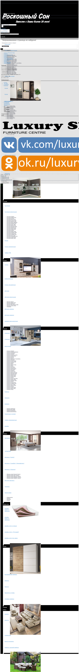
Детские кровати (9, 315)
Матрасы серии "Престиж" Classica (13, 476)
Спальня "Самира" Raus (11, 383)
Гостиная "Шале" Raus (11, 238)
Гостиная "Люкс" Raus (11, 224)
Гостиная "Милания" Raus (12, 226)
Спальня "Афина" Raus (11, 355)
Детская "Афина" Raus (11, 302)
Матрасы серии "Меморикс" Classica (14, 477)
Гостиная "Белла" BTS (11, 219)
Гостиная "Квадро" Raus (11, 223)
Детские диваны (9, 309)
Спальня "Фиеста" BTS (11, 385)
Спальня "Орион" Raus (11, 379)
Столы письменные (10, 285)
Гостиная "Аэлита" (10, 218)
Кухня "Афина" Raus (11, 105)
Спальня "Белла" (10, 357)
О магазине (6, 84)
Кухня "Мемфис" (10, 116)
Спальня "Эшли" (10, 389)
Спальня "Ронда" (10, 381)
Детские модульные (10, 297)
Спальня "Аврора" (10, 350)
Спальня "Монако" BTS (11, 374)
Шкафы (7, 426)
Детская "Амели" (10, 301)
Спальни (7, 333)
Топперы (7, 486)
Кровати (7, 404)
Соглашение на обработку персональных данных (7, 104)
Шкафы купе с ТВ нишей (12, 532)
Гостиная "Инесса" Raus (11, 221)
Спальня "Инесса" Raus (11, 364)
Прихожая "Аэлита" (11, 57)
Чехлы (8, 500)
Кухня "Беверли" (10, 107)
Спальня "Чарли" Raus (11, 387)
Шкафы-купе (6, 60)
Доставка (6, 83)
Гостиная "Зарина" (10, 216)
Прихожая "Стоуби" (11, 70)
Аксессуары (8, 492)
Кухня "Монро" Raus (11, 117)
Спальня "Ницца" (10, 377)
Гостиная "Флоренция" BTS (12, 236)
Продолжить (5, 46)
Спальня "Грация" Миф (11, 361)
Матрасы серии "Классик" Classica (13, 474)
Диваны (7, 580)
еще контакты (3, 28)
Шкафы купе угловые (11, 526)
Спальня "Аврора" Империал (12, 351)
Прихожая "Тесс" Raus (11, 71)
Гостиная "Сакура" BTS (11, 233)
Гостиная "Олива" (10, 230)
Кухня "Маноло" (10, 114)
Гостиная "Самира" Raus (11, 234)
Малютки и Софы (10, 592)
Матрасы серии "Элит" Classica (13, 475)
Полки (6, 240)
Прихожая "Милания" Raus (12, 64)
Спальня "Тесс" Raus (11, 384)
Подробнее (9, 306)
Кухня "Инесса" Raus (11, 112)
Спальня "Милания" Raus (12, 373)
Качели (7, 614)
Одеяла (8, 498)
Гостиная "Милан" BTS (11, 225)
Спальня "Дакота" (10, 362)
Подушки (9, 499)
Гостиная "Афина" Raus (11, 217)
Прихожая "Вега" (7, 62)
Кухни (6, 88)
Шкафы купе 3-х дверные (7, 518)
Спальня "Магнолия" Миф (12, 372)
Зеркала (7, 397)
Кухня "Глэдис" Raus (11, 109)
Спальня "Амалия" (10, 353)
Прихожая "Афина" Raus (12, 56)
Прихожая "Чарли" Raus (11, 72)
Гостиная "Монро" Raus (11, 228)
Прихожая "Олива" (10, 66)
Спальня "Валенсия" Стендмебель (13, 358)
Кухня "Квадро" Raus (11, 113)
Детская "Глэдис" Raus (11, 305)
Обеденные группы (10, 155)
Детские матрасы (9, 480)
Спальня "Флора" (10, 386)
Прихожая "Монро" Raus (11, 65)
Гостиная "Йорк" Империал (12, 222)
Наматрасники (10, 497)
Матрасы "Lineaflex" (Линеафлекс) (14, 463)
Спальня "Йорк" (10, 365)
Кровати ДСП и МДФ (11, 409)
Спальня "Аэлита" (10, 356)
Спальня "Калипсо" (11, 366)
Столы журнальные (10, 246)
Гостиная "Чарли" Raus (11, 237)
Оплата (5, 82)
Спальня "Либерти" (11, 370)
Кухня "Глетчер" (10, 108)
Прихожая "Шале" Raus (11, 73)
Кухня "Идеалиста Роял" (12, 110)
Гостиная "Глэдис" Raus (11, 220)
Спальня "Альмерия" (11, 352)
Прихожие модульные (11, 50)
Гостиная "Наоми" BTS (11, 229)
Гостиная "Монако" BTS (11, 227)
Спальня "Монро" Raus (11, 375)
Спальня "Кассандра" (11, 367)
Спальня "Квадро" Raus (11, 368)
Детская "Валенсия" (11, 303)
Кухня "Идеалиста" (11, 111)
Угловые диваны (9, 599)
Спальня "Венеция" (11, 359)
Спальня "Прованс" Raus (12, 380)
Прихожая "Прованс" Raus (12, 68)
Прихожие (7, 44)
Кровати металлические (11, 411)
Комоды (7, 391)
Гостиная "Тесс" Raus (11, 235)
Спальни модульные (8, 54)
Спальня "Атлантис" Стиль (12, 354)
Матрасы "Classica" (10, 469)
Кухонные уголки (9, 137)
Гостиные (7, 205)
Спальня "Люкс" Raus (11, 371)
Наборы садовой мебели (12, 647)
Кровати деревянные (11, 408)
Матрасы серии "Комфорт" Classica (14, 478)
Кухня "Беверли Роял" (11, 106)
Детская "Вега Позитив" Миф (12, 304)
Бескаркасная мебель (11, 574)
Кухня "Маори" (10, 115)
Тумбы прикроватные (11, 420)
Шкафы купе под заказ (11, 538)
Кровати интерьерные (11, 410)
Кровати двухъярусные (11, 321)
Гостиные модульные (11, 212)
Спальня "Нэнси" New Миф (12, 378)
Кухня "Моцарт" (10, 118)
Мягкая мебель (7, 63)
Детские (7, 291)
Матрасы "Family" (10, 457)
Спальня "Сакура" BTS (11, 382)
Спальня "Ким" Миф (11, 369)
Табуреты (7, 173)
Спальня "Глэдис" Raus (11, 360)
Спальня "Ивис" (10, 363)
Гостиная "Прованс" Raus (12, 232)
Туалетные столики (10, 414)
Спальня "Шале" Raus (11, 388)
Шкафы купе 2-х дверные (7, 510)
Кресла (7, 586)
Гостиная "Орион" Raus (11, 231)
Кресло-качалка (9, 641)
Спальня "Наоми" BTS (11, 376)
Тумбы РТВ (8, 252)
